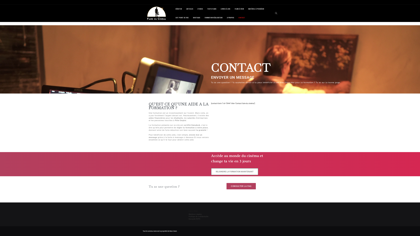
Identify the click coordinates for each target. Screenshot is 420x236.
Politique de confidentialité (198, 217)
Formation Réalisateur (214, 17)
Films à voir (239, 9)
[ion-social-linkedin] (275, 2)
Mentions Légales (195, 214)
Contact (241, 17)
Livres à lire (225, 9)
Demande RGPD (194, 219)
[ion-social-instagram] (265, 2)
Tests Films (211, 9)
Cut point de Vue (182, 17)
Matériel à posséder (256, 9)
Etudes (200, 9)
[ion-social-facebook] (260, 2)
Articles (189, 9)
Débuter (179, 9)
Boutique (196, 17)
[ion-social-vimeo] (270, 2)
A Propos (230, 17)
